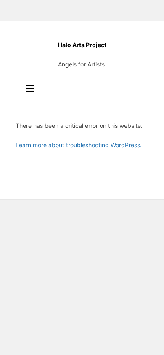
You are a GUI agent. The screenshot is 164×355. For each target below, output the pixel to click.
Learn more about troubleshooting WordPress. (79, 144)
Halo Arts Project (82, 44)
